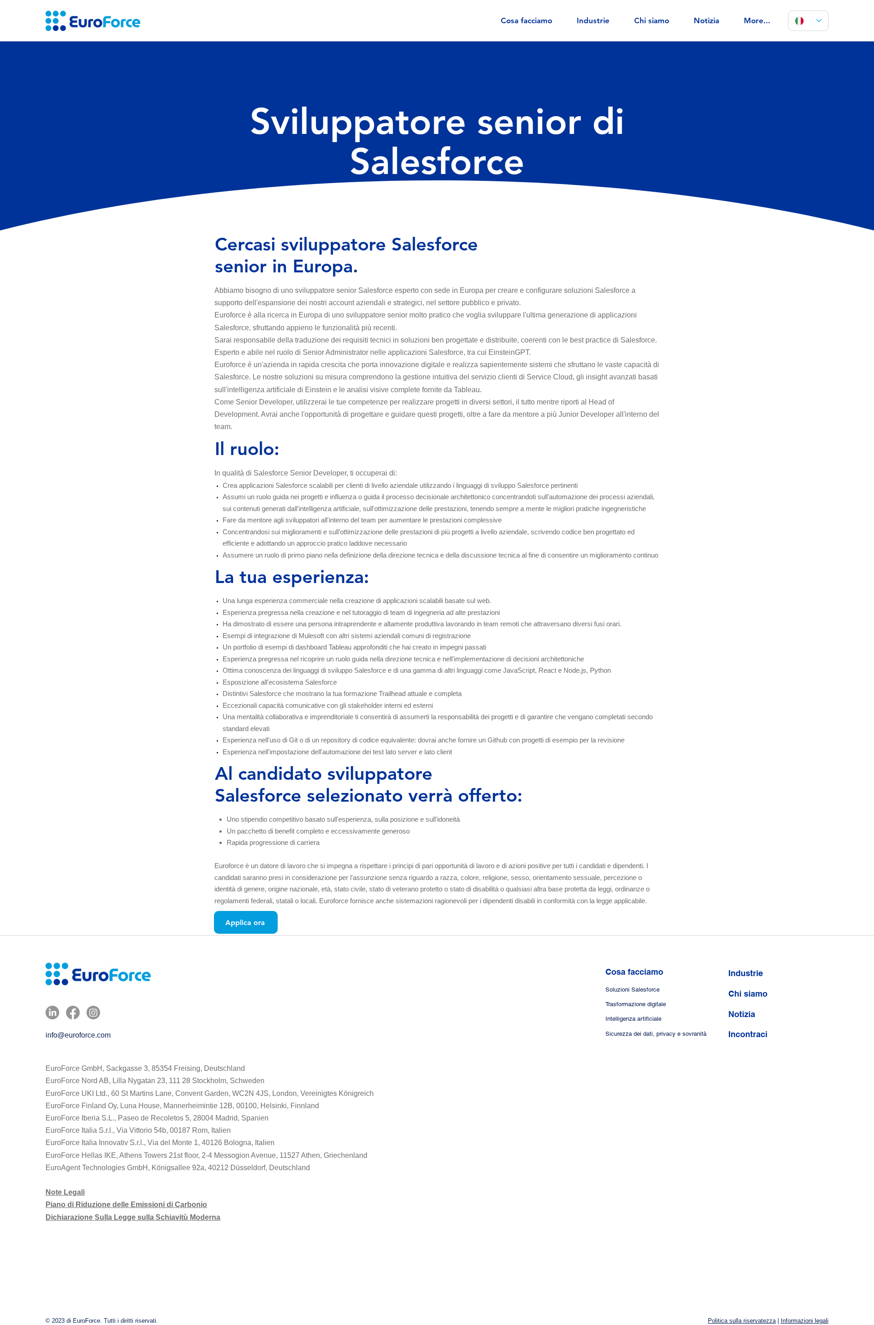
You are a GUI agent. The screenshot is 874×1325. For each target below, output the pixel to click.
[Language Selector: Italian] (808, 20)
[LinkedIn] (52, 1012)
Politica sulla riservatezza (742, 1320)
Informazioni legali (804, 1320)
